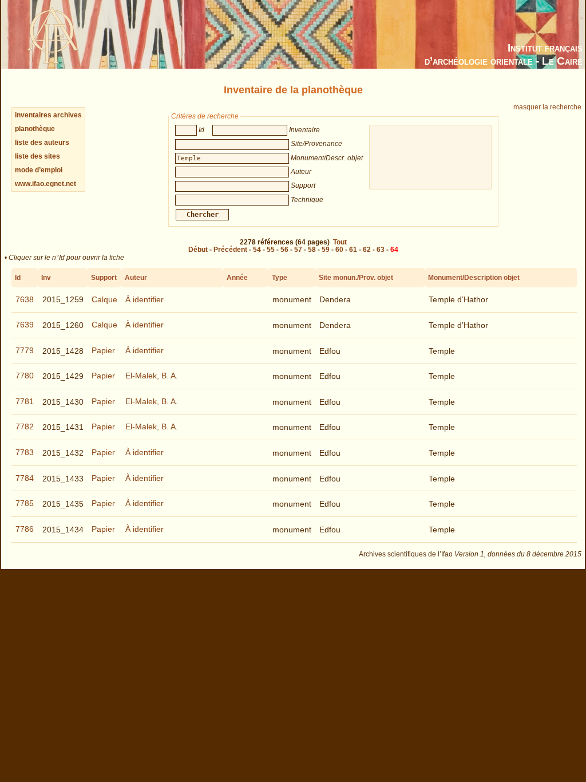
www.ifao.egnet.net (45, 184)
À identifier (144, 299)
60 (339, 250)
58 (312, 250)
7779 (24, 350)
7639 (24, 324)
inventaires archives (48, 115)
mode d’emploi (38, 170)
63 (381, 250)
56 (284, 250)
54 (257, 250)
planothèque (35, 129)
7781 (24, 401)
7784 (24, 478)
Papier (103, 350)
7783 (24, 452)
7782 (24, 426)
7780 (24, 375)
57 (298, 250)
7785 (24, 503)
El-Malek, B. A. (151, 375)
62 (367, 250)
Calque (104, 299)
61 (353, 250)
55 (271, 250)
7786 (24, 529)
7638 (24, 299)
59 (326, 250)
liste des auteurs (42, 143)
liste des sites (37, 156)
